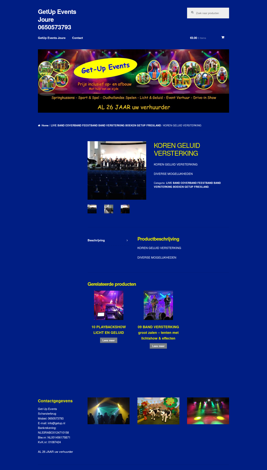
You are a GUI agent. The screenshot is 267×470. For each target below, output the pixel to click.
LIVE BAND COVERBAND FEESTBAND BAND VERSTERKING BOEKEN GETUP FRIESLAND (106, 125)
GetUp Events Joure (51, 38)
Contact (77, 38)
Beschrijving (96, 240)
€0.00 (198, 38)
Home (45, 125)
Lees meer (108, 340)
